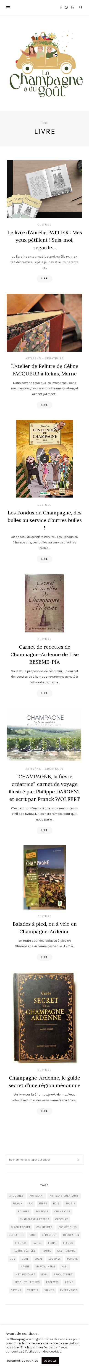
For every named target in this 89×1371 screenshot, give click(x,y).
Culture (44, 224)
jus (12, 1258)
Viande (49, 1290)
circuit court (20, 1227)
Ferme (52, 1243)
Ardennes (16, 1195)
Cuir (33, 1235)
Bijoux (18, 1203)
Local (38, 1258)
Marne (25, 1266)
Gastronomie (66, 1250)
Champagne (62, 1211)
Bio (31, 1203)
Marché (72, 1258)
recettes (52, 1282)
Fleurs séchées (24, 1250)
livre (25, 1258)
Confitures (44, 1227)
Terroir (32, 1290)
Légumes (55, 1258)
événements (68, 1290)
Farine (37, 1243)
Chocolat (61, 1219)
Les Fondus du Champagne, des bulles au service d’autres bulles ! (45, 520)
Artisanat (37, 1195)
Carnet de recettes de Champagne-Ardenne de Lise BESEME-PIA (44, 654)
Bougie (70, 1203)
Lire (44, 278)
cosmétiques (68, 1227)
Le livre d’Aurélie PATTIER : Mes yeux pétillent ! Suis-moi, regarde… (44, 240)
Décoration (71, 1235)
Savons (16, 1290)
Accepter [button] (50, 1360)
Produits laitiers (27, 1282)
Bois (56, 1203)
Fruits (46, 1250)
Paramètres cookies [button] (22, 1361)
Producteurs (63, 1274)
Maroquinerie (45, 1266)
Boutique (42, 1211)
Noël (44, 1274)
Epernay (21, 1243)
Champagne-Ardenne (34, 1219)
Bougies (23, 1211)
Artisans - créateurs (44, 358)
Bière (43, 1203)
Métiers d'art (25, 1274)
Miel (65, 1266)
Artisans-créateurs (64, 1195)
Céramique (49, 1235)
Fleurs (68, 1243)
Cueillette (16, 1235)
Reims (69, 1282)
